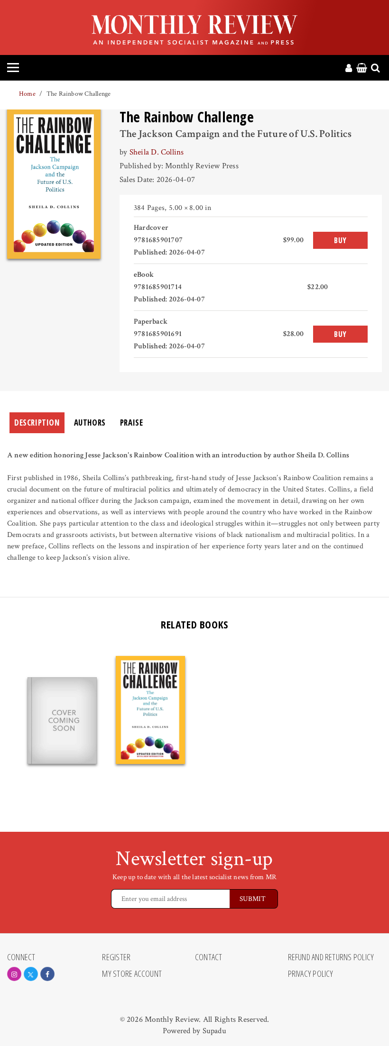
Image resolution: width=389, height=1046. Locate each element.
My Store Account (132, 974)
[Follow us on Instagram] (14, 974)
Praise (131, 422)
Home (27, 94)
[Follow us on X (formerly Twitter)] (31, 974)
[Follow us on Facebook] (47, 974)
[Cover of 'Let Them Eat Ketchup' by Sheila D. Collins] (62, 720)
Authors (90, 422)
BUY (340, 240)
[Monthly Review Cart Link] (361, 69)
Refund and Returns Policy (331, 957)
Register (116, 957)
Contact (208, 957)
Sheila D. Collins (157, 152)
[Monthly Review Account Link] (348, 69)
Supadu (214, 1031)
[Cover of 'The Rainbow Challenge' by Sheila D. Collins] (150, 710)
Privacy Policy (310, 974)
